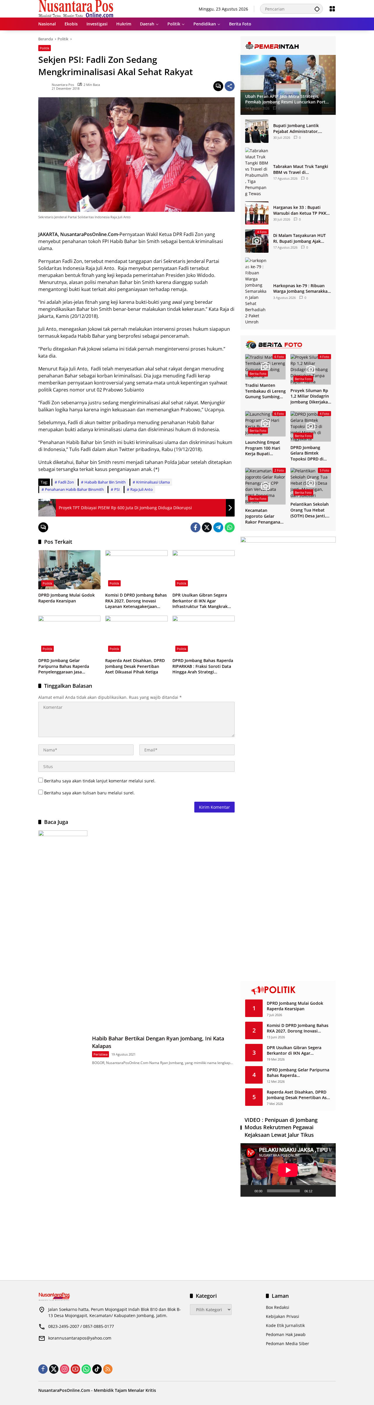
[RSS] (107, 1369)
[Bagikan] (230, 86)
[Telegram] (218, 527)
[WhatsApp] (230, 527)
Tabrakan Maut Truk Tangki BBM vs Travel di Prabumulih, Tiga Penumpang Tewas (300, 169)
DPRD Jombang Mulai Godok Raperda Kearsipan (66, 598)
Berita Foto (258, 373)
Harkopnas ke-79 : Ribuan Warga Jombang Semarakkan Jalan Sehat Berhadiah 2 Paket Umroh (301, 288)
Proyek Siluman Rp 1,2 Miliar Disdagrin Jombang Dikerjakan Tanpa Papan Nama (310, 396)
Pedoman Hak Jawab (286, 1334)
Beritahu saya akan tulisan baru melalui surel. (89, 793)
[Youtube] (75, 1369)
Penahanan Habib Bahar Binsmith (74, 489)
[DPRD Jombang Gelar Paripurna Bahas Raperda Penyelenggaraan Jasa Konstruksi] (69, 635)
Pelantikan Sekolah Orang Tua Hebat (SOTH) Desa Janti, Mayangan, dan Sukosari (309, 510)
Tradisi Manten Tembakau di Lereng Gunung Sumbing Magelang (265, 391)
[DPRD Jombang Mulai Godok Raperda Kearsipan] (69, 569)
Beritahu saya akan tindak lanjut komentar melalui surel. (99, 781)
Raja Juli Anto (141, 489)
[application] (288, 1170)
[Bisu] (319, 1191)
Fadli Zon (66, 482)
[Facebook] (195, 527)
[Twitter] (207, 527)
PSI (117, 489)
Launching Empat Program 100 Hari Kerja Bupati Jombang (262, 448)
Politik (44, 48)
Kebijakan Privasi (282, 1316)
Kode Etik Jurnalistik (285, 1325)
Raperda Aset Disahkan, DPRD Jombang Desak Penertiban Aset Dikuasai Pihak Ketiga (135, 666)
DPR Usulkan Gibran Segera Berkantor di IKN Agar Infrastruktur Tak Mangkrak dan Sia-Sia (200, 600)
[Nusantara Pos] (75, 8)
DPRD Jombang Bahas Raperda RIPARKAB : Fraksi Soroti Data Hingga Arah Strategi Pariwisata (202, 666)
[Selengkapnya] (288, 45)
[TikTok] (97, 1369)
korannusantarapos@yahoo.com (79, 1338)
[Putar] (248, 1191)
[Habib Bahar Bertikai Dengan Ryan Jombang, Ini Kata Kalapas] (62, 1049)
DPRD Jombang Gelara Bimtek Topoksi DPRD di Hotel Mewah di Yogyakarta (306, 453)
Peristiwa (101, 1054)
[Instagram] (64, 1369)
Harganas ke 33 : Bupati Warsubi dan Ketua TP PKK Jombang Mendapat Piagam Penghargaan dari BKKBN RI (300, 210)
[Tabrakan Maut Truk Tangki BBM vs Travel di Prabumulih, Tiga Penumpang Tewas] (257, 172)
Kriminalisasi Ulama (153, 482)
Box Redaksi (277, 1307)
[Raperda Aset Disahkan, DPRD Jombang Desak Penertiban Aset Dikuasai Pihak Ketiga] (136, 635)
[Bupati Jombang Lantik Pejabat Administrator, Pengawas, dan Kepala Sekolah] (257, 131)
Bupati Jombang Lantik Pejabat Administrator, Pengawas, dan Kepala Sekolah (296, 128)
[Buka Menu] (332, 8)
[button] (317, 9)
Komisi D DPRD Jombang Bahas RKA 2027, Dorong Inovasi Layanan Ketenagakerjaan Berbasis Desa (136, 600)
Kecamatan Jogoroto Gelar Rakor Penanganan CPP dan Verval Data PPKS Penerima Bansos (265, 516)
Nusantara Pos (63, 84)
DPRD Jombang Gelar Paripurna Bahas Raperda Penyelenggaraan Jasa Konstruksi (63, 666)
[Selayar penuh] (328, 1191)
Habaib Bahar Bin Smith (105, 482)
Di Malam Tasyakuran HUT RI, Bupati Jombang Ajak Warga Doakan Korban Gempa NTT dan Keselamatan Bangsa (299, 238)
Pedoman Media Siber (287, 1343)
